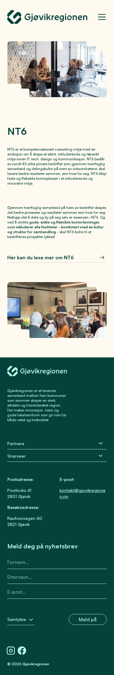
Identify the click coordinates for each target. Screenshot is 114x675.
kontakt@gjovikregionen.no (82, 493)
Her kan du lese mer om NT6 (40, 257)
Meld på (88, 619)
